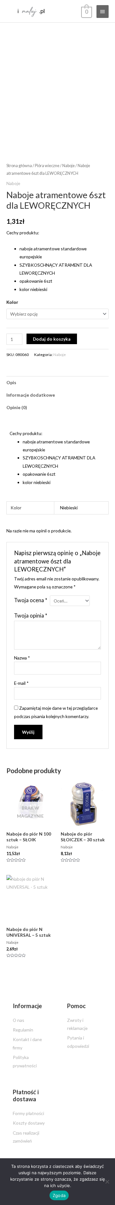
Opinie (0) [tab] (16, 407)
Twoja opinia (30, 615)
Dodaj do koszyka (52, 339)
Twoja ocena (30, 600)
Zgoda (59, 1195)
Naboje (68, 165)
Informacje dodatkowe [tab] (30, 395)
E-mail (21, 683)
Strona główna (19, 165)
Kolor (12, 302)
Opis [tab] (11, 382)
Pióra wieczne (47, 165)
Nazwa (22, 657)
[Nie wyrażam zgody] (107, 1181)
